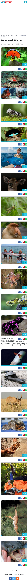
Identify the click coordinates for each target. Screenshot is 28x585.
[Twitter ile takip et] (14, 578)
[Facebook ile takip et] (10, 578)
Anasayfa (6, 574)
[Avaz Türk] (6, 2)
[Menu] (25, 2)
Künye (10, 574)
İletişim (15, 574)
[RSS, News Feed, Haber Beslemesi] (17, 578)
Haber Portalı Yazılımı (7, 583)
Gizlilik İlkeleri (21, 574)
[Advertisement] (14, 19)
